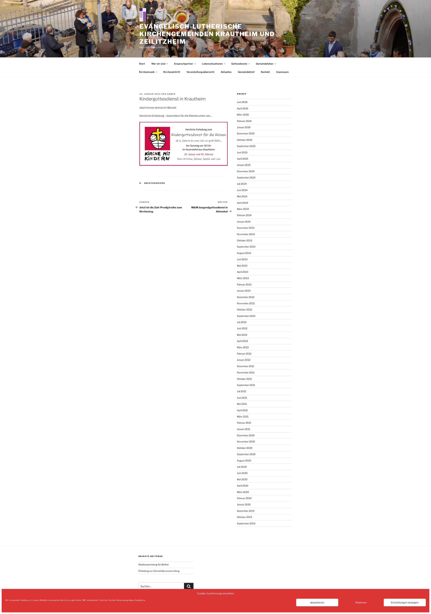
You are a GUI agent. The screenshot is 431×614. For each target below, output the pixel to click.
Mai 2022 (242, 334)
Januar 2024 (244, 221)
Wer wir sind (158, 63)
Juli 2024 (242, 183)
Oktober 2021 (244, 378)
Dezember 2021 (245, 366)
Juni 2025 (242, 152)
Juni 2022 (242, 328)
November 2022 (246, 303)
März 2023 (243, 278)
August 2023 (244, 253)
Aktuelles (226, 71)
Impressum (282, 71)
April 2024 (242, 202)
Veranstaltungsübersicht (200, 71)
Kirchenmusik (147, 71)
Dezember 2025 (246, 133)
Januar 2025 (244, 164)
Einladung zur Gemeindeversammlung (158, 570)
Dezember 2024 (246, 171)
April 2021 (242, 410)
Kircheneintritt (171, 71)
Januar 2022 (243, 359)
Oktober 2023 (244, 240)
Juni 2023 (242, 259)
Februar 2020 (244, 498)
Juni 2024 (242, 190)
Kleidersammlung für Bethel (153, 564)
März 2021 (242, 416)
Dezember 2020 (246, 435)
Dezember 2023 (246, 227)
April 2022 (242, 341)
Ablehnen (361, 602)
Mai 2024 (242, 196)
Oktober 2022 (244, 309)
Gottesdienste (239, 63)
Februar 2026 (244, 121)
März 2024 (243, 209)
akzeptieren (317, 602)
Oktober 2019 (244, 517)
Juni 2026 (242, 102)
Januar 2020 (244, 504)
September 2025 (246, 146)
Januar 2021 (243, 429)
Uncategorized (154, 183)
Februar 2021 (244, 422)
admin (171, 94)
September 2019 (246, 523)
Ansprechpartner (183, 63)
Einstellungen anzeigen (405, 602)
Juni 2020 (242, 473)
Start (142, 63)
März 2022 (243, 347)
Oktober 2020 (244, 447)
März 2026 (243, 114)
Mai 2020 (242, 479)
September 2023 (246, 246)
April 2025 (242, 158)
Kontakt (265, 71)
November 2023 (246, 234)
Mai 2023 (242, 265)
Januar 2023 (244, 290)
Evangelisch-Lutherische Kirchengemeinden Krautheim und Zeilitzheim (207, 34)
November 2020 (246, 441)
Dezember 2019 (245, 510)
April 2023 (242, 271)
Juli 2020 (242, 466)
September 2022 (246, 315)
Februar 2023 (244, 284)
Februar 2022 (244, 353)
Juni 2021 (242, 397)
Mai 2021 (242, 403)
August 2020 (244, 460)
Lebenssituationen (212, 63)
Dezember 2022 (245, 297)
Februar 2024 (244, 215)
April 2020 (242, 485)
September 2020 (246, 454)
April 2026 (242, 108)
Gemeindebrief (246, 71)
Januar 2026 (244, 127)
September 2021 (246, 385)
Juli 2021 (241, 391)
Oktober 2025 (244, 139)
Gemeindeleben (264, 63)
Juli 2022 (241, 322)
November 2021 (246, 372)
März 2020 (243, 492)
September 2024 (246, 177)
